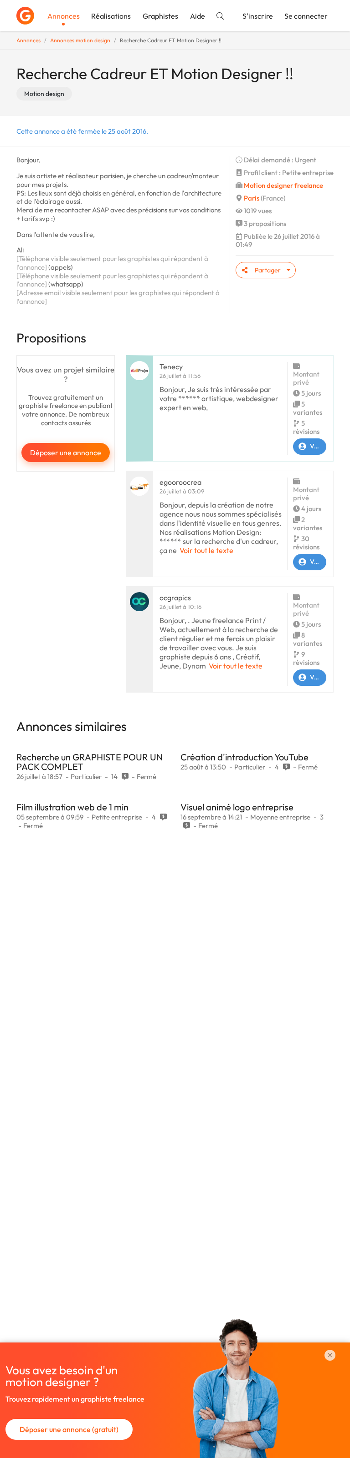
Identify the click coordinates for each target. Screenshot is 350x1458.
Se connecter (306, 15)
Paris (251, 198)
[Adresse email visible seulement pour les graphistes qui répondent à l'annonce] (118, 297)
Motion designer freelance (283, 185)
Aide (197, 15)
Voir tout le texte (206, 550)
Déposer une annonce (65, 452)
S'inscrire (257, 15)
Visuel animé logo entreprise (236, 807)
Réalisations (111, 15)
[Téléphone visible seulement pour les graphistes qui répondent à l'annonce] (112, 262)
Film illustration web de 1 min (72, 807)
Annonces (63, 15)
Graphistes (160, 15)
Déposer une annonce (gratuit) (69, 1429)
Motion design (44, 94)
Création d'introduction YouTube (244, 757)
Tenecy (171, 366)
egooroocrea (180, 482)
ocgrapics (175, 597)
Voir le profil (318, 446)
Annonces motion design (80, 40)
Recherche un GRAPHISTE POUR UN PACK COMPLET (89, 761)
